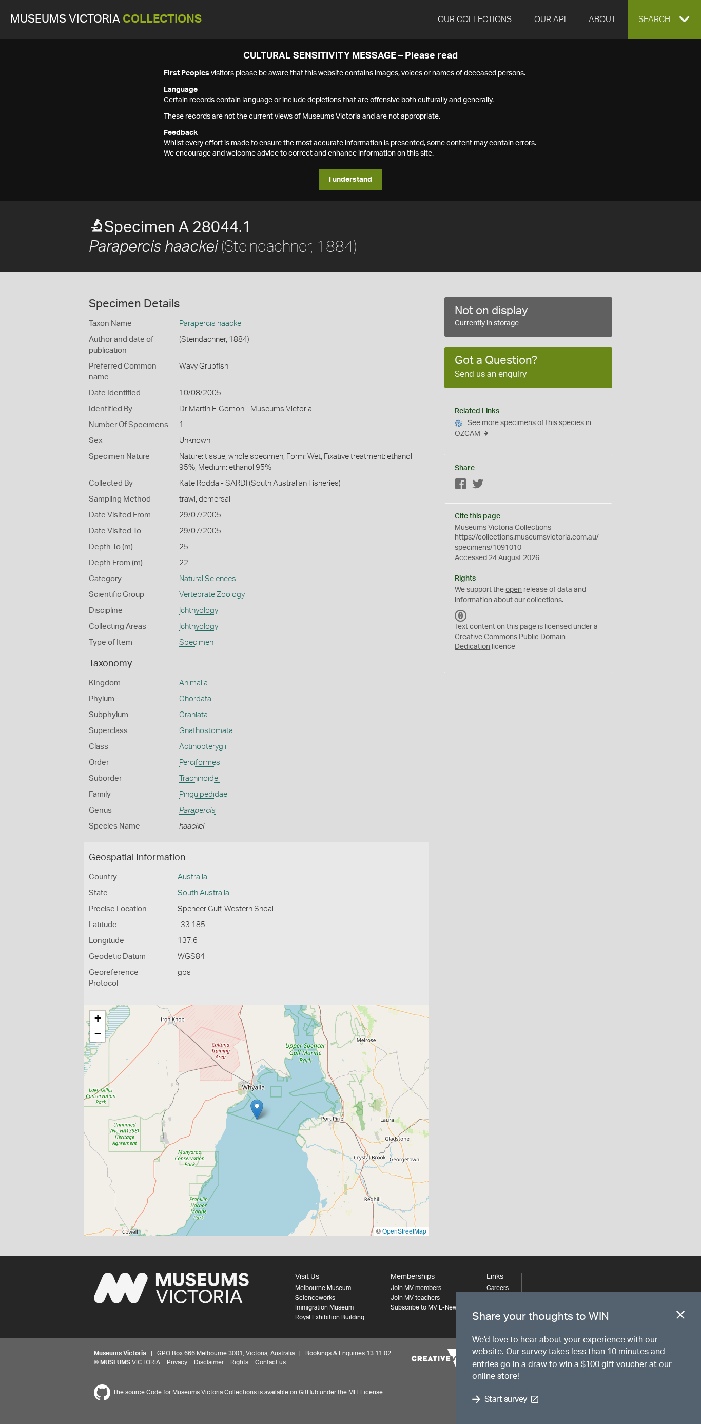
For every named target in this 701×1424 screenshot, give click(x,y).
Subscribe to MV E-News (425, 1307)
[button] (664, 19)
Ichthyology (198, 610)
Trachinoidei (199, 778)
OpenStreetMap (404, 1230)
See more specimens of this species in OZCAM (523, 428)
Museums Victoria (106, 19)
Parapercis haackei (211, 324)
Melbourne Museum (323, 1288)
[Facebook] (461, 486)
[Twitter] (478, 486)
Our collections (475, 19)
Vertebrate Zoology (212, 595)
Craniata (193, 715)
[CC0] (461, 615)
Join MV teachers (415, 1298)
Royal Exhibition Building (329, 1317)
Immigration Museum (324, 1307)
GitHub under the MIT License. (341, 1392)
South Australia (203, 893)
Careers (497, 1288)
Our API (550, 19)
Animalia (193, 683)
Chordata (195, 699)
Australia (192, 877)
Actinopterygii (202, 747)
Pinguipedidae (203, 794)
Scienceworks (315, 1298)
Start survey (505, 1399)
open (513, 589)
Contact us (270, 1362)
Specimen (196, 642)
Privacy (177, 1362)
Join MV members (416, 1288)
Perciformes (199, 762)
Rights (239, 1362)
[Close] (680, 1316)
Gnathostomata (206, 731)
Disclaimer (209, 1362)
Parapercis (197, 810)
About (602, 19)
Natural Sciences (207, 579)
